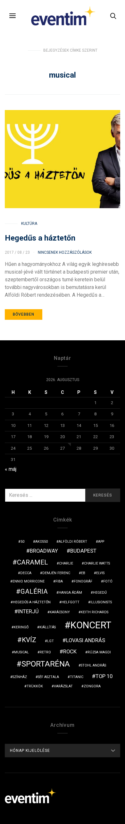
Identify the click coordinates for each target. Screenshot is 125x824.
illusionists (101, 602)
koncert (91, 625)
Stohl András (93, 665)
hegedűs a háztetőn (32, 602)
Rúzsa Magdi (99, 652)
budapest (83, 551)
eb (83, 573)
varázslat (63, 686)
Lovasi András (85, 640)
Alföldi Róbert (73, 541)
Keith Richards (94, 612)
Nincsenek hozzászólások (65, 252)
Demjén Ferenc (56, 573)
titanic (76, 677)
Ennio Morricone (29, 581)
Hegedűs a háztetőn (40, 238)
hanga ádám (70, 592)
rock (70, 651)
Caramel (32, 562)
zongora (92, 686)
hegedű (100, 592)
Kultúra (29, 223)
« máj (10, 469)
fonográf (83, 581)
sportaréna (45, 663)
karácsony (60, 612)
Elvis (100, 573)
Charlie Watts (97, 563)
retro (45, 652)
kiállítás (47, 627)
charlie (66, 563)
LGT (50, 641)
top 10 (104, 676)
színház (20, 677)
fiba (59, 581)
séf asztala (48, 677)
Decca (25, 573)
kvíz (29, 640)
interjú (28, 611)
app (101, 541)
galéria (34, 591)
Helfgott (70, 602)
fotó (108, 581)
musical (21, 652)
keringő (21, 627)
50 (22, 541)
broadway (44, 551)
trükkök (35, 686)
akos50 (41, 541)
